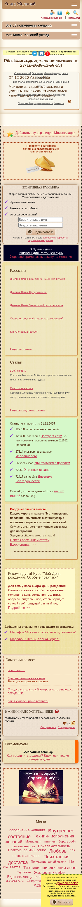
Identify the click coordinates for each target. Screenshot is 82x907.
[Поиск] (75, 12)
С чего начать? (22, 73)
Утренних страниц (37, 469)
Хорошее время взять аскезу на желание (41, 256)
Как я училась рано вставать (28, 701)
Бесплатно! (49, 82)
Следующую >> (66, 727)
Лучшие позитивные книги (26, 678)
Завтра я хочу (51, 436)
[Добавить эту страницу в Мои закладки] (67, 12)
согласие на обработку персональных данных (48, 239)
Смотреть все (48, 727)
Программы (73, 17)
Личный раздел (52, 73)
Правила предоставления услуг (34, 94)
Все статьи (19, 82)
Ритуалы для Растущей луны (41, 253)
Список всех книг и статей (29, 540)
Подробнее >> (19, 607)
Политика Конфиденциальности (35, 103)
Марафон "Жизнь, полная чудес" (34, 639)
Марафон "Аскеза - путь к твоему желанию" (43, 632)
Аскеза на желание (51, 17)
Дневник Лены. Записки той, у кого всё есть (36, 305)
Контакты (59, 103)
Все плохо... (16, 670)
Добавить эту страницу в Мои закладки (45, 132)
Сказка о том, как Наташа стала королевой (36, 318)
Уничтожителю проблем (52, 463)
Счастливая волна (21, 388)
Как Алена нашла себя (24, 331)
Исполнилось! (34, 82)
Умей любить (18, 370)
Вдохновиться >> (23, 544)
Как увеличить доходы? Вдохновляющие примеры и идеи (38, 757)
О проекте (37, 73)
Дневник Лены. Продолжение (28, 292)
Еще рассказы (21, 349)
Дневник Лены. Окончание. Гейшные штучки (37, 279)
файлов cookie (67, 883)
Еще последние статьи (27, 410)
